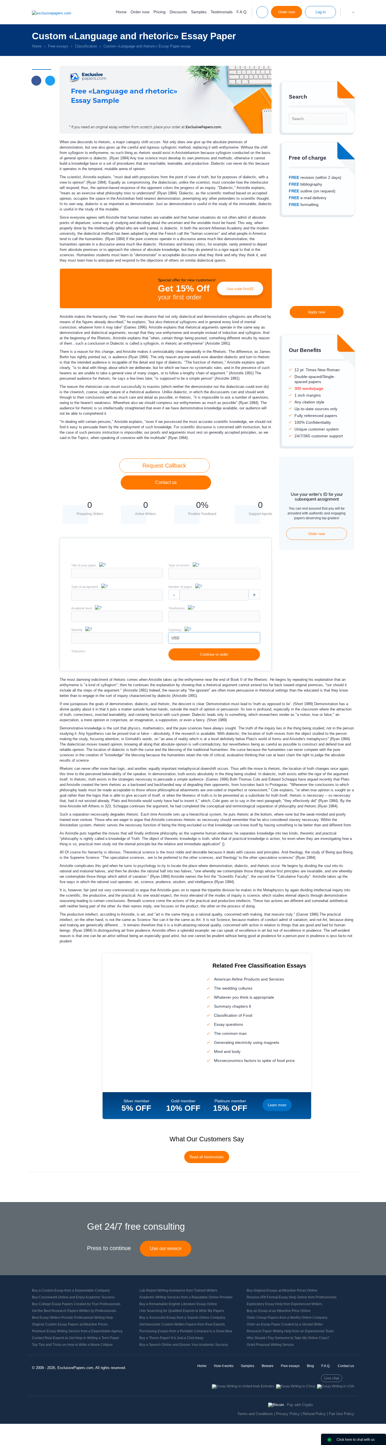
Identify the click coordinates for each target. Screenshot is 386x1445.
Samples (199, 12)
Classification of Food (233, 1015)
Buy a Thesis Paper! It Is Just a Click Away (171, 1338)
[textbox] (214, 573)
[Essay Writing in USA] (335, 1386)
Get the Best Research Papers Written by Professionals (74, 1311)
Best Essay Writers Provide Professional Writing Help (72, 1318)
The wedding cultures (233, 988)
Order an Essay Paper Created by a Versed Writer (285, 1324)
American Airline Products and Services (249, 979)
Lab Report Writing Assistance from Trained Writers (178, 1290)
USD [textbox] (175, 638)
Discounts (178, 12)
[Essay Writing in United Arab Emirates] (243, 1386)
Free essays (290, 1366)
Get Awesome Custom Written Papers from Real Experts (182, 1324)
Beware (268, 1366)
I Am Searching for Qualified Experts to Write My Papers (181, 1311)
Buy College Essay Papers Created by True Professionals (76, 1304)
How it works (223, 1366)
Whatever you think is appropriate (244, 997)
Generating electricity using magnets (246, 1042)
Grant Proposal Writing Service (270, 1345)
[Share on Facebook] (36, 81)
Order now (140, 12)
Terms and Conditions (255, 1414)
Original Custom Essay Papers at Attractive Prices (70, 1324)
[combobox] (214, 578)
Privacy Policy (288, 1414)
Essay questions (228, 1024)
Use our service (165, 1248)
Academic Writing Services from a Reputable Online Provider (186, 1297)
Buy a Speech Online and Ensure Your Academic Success (183, 1345)
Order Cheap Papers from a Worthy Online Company (287, 1318)
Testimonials (222, 12)
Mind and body (227, 1051)
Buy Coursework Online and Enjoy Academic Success (73, 1297)
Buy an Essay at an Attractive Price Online (279, 1311)
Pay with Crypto (300, 1405)
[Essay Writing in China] (295, 1386)
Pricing (159, 12)
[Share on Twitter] (50, 81)
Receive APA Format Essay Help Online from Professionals (292, 1297)
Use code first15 (240, 289)
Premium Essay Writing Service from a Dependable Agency (77, 1331)
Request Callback (164, 465)
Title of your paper (83, 565)
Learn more (277, 1105)
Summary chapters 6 (232, 1006)
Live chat (331, 1378)
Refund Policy (314, 1414)
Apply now (316, 312)
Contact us (166, 482)
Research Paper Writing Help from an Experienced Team (290, 1331)
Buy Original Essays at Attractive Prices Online (282, 1290)
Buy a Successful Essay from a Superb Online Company (182, 1318)
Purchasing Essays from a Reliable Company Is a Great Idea (185, 1331)
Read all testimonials (207, 1157)
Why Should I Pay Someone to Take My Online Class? (288, 1338)
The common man (230, 1033)
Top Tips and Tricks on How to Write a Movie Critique (72, 1345)
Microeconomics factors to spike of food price (254, 1060)
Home (121, 12)
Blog (310, 1366)
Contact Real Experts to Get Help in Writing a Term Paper (75, 1338)
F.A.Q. (242, 12)
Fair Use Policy (341, 1414)
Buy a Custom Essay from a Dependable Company (71, 1290)
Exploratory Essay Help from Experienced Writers (284, 1304)
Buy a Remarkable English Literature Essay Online (178, 1304)
